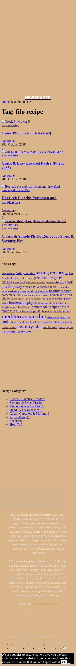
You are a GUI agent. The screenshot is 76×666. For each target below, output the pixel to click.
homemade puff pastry (20, 307)
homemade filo (11, 294)
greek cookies (43, 278)
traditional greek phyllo (58, 327)
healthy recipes (60, 291)
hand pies (33, 291)
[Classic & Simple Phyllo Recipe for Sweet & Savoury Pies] (38, 224)
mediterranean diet (24, 316)
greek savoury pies (17, 291)
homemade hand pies (41, 299)
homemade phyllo (23, 302)
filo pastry (15, 277)
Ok (64, 662)
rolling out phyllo (63, 321)
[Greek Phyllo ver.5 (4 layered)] (16, 121)
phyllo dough (29, 321)
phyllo (17, 321)
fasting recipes (49, 272)
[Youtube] (39, 614)
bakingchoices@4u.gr (44, 603)
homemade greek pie (20, 299)
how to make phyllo (28, 311)
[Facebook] (6, 614)
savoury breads (9, 327)
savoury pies (30, 326)
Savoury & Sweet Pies (16, 190)
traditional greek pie (16, 331)
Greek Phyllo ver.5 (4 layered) (26, 133)
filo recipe (27, 277)
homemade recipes (45, 307)
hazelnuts (44, 291)
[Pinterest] (28, 614)
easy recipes (8, 273)
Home (6, 101)
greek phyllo (54, 282)
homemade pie (45, 303)
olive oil (53, 317)
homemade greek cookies (35, 294)
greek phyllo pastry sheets (39, 286)
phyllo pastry (44, 321)
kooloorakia (48, 311)
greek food (19, 282)
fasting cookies (25, 273)
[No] (69, 663)
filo (66, 273)
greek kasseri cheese (35, 282)
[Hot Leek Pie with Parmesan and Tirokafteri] (31, 186)
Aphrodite (8, 140)
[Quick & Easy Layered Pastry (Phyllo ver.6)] (32, 151)
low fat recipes (62, 311)
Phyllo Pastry (10, 125)
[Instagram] (17, 614)
